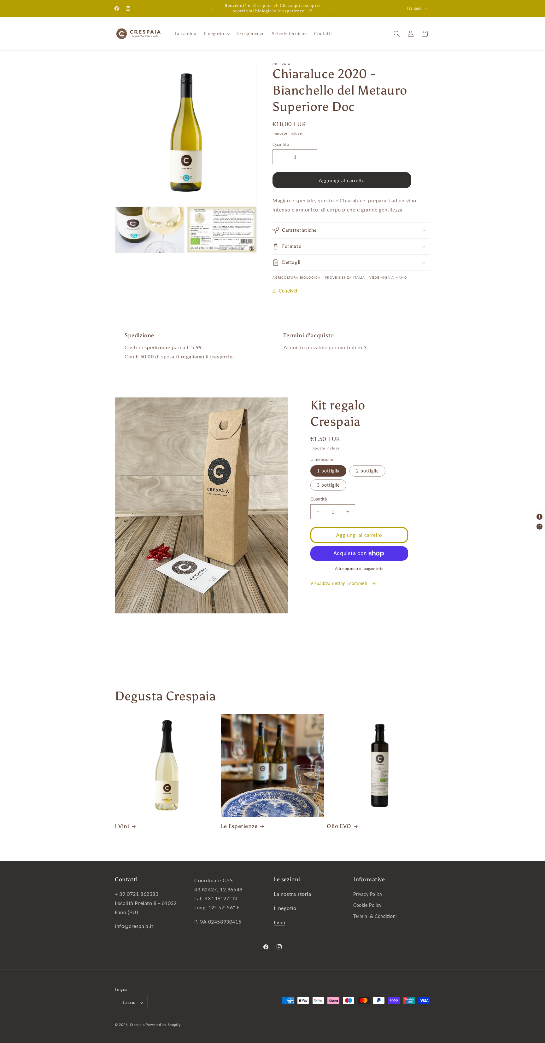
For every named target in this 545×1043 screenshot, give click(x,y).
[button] (216, 33)
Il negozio (285, 908)
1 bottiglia (328, 470)
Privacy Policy (367, 894)
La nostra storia (292, 894)
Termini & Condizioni (375, 916)
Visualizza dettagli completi (339, 583)
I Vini (122, 826)
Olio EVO (339, 826)
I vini (279, 922)
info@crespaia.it (134, 926)
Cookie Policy (367, 905)
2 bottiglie (367, 470)
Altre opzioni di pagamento (359, 568)
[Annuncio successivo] (333, 8)
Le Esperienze (239, 826)
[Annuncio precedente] (212, 8)
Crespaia (137, 1025)
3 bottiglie (328, 485)
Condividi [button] (288, 290)
